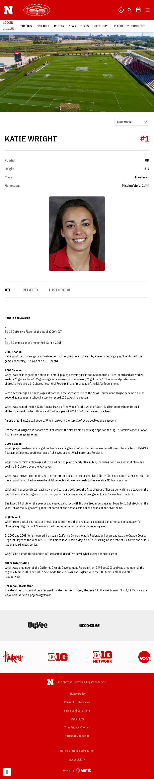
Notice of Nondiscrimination (77, 751)
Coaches (26, 26)
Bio (8, 290)
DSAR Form (77, 719)
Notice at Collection (77, 736)
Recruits (120, 26)
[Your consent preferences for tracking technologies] (7, 772)
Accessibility (77, 759)
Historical (60, 290)
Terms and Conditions (77, 710)
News (72, 26)
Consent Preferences (77, 702)
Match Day (101, 26)
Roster (59, 26)
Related (30, 290)
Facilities (138, 26)
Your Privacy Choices (77, 727)
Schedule (43, 26)
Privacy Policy (77, 694)
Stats (85, 26)
